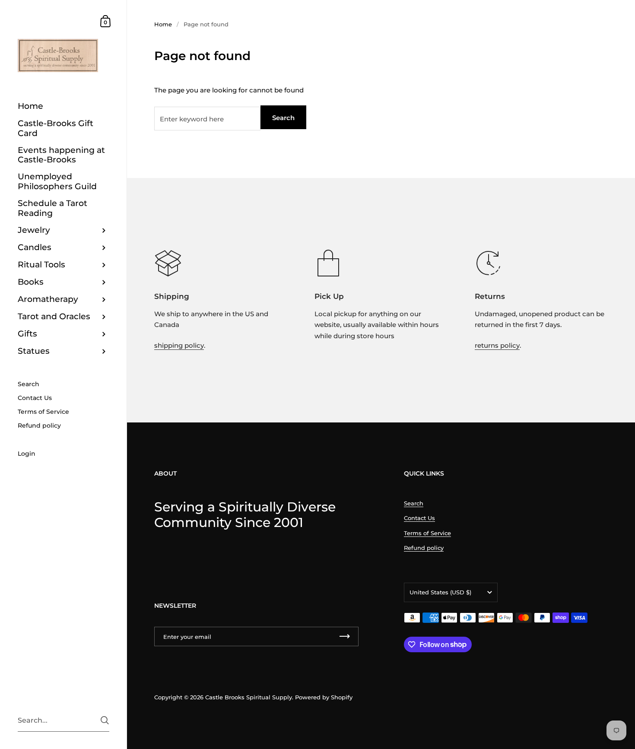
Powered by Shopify (323, 697)
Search (283, 118)
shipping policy (179, 345)
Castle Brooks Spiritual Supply (248, 697)
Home (163, 24)
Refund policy (424, 547)
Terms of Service (427, 533)
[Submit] (104, 720)
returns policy (497, 345)
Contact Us (419, 517)
